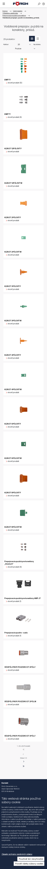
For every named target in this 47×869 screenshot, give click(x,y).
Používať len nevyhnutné (31, 859)
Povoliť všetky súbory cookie (29, 863)
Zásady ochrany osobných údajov (17, 854)
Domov (5, 11)
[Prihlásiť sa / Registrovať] (43, 4)
